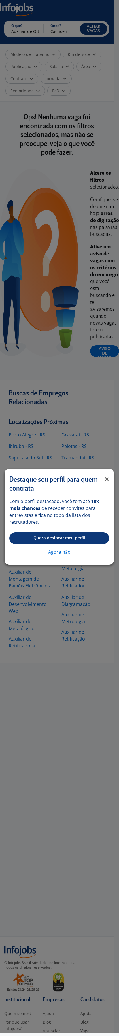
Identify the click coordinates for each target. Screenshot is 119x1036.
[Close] (107, 479)
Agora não (59, 552)
